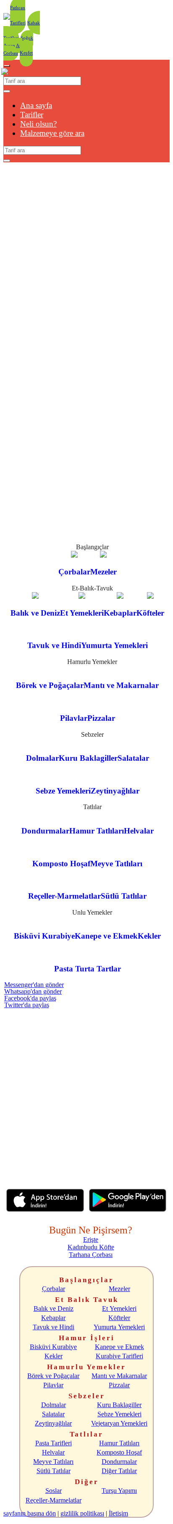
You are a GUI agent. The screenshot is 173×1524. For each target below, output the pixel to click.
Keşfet (26, 53)
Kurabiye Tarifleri (119, 1356)
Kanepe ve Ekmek (119, 1346)
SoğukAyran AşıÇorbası (18, 45)
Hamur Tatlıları (119, 1443)
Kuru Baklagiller (119, 1404)
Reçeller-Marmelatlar (53, 1500)
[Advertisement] (86, 1095)
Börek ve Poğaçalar (53, 1375)
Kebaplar (53, 1317)
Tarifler (31, 114)
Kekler (54, 1356)
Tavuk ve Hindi (53, 1327)
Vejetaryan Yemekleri (119, 1423)
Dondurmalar (119, 1461)
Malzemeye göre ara (52, 133)
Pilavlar (53, 1385)
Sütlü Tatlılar (54, 1470)
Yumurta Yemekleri (119, 1327)
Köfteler (119, 1317)
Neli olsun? (38, 123)
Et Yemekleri (119, 1308)
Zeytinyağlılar (53, 1423)
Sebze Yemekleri (119, 1414)
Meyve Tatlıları (53, 1461)
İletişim (118, 1513)
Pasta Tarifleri (53, 1443)
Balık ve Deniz (53, 1308)
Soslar (53, 1490)
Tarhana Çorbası (91, 1254)
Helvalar (53, 1452)
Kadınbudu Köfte (91, 1247)
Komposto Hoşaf (119, 1452)
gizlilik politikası (82, 1513)
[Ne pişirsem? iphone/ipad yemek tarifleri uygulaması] (45, 1209)
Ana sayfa (36, 105)
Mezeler (119, 1288)
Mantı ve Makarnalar (119, 1375)
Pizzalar (119, 1385)
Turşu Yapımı (119, 1490)
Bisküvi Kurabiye (53, 1346)
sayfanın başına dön (29, 1513)
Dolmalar (53, 1404)
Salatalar (53, 1414)
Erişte (90, 1239)
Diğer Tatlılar (119, 1470)
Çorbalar (53, 1288)
